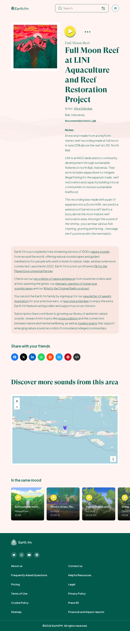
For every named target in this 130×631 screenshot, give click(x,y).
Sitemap (20, 612)
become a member (76, 301)
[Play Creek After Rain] (125, 498)
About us (20, 566)
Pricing (19, 584)
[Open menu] (115, 8)
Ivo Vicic (54, 511)
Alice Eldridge (83, 108)
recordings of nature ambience (54, 278)
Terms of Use (22, 594)
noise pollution (68, 318)
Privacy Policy (80, 594)
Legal (75, 584)
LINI (94, 120)
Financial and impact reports (89, 612)
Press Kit (77, 603)
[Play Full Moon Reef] (70, 31)
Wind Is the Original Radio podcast (66, 288)
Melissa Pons (21, 511)
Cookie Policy (23, 603)
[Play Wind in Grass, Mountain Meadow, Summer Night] (53, 498)
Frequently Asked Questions (32, 575)
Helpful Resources (83, 575)
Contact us (78, 566)
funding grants (87, 323)
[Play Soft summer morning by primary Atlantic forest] (18, 498)
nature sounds (100, 251)
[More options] (87, 31)
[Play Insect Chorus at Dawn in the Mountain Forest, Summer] (89, 498)
